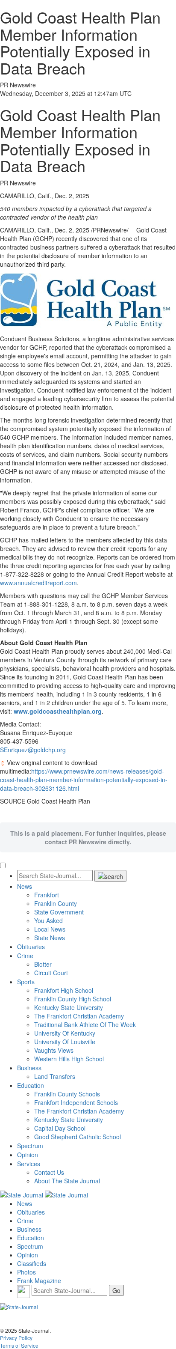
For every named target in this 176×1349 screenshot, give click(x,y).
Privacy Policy (16, 1337)
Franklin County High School (72, 999)
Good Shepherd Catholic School (77, 1136)
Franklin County (55, 903)
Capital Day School (59, 1128)
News (24, 886)
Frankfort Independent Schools (76, 1102)
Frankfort (46, 894)
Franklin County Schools (67, 1094)
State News (49, 937)
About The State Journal (67, 1180)
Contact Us (49, 1172)
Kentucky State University (68, 1007)
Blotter (43, 964)
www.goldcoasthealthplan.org (58, 711)
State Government (59, 912)
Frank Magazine (39, 1280)
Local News (49, 929)
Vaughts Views (53, 1050)
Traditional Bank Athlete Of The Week (85, 1024)
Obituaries (31, 946)
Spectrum (30, 1145)
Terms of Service (19, 1345)
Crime (25, 955)
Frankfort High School (63, 990)
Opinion (27, 1154)
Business (29, 1067)
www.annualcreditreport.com (38, 582)
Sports (26, 981)
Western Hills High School (69, 1058)
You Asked (48, 920)
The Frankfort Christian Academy (79, 1016)
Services (28, 1163)
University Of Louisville (64, 1041)
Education (30, 1085)
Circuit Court (51, 972)
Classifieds (31, 1263)
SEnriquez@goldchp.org (33, 749)
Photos (26, 1272)
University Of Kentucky (64, 1033)
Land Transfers (54, 1076)
